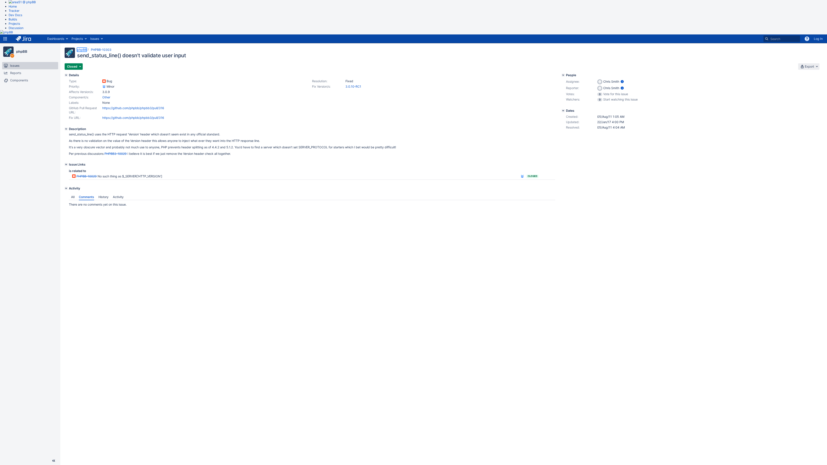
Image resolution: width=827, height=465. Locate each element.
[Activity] (66, 188)
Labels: (74, 102)
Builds (13, 19)
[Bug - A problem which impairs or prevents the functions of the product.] (104, 81)
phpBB (21, 51)
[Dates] (563, 110)
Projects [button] (77, 38)
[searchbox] (781, 39)
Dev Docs (15, 15)
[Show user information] (622, 81)
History (103, 197)
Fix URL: (75, 117)
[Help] (807, 38)
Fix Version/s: (321, 86)
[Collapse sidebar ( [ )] (53, 460)
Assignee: (573, 81)
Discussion (16, 28)
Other (106, 97)
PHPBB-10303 (101, 49)
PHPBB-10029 (86, 176)
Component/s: (79, 97)
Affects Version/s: (81, 92)
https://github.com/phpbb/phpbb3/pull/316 (133, 108)
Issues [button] (94, 38)
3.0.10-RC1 (353, 86)
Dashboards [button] (55, 38)
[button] (5, 38)
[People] (563, 75)
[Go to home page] (26, 38)
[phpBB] (8, 51)
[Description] (66, 128)
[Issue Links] (66, 164)
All (73, 197)
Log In (818, 38)
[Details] (66, 75)
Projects (14, 23)
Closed (532, 176)
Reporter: (572, 88)
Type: (73, 81)
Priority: (74, 86)
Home (13, 6)
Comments (86, 197)
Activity (118, 197)
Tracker (14, 10)
